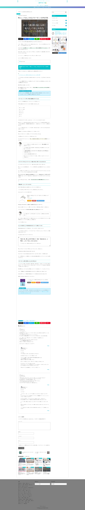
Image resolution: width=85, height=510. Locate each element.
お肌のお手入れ (31, 487)
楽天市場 (34, 200)
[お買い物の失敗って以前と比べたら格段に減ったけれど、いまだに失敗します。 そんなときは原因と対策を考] (55, 47)
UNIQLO (27, 484)
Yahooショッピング (40, 200)
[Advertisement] (34, 308)
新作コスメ (31, 499)
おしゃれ (31, 484)
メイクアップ (20, 496)
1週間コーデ (20, 483)
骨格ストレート (21, 503)
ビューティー (55, 20)
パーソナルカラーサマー (28, 493)
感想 (31, 320)
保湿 (23, 497)
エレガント (20, 490)
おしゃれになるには (25, 486)
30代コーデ (28, 483)
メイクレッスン (26, 496)
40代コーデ (20, 484)
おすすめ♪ (26, 487)
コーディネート (29, 490)
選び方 (34, 320)
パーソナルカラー (21, 493)
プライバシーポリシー (43, 506)
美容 (26, 500)
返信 (48, 345)
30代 (24, 483)
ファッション (20, 320)
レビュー (25, 320)
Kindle (29, 282)
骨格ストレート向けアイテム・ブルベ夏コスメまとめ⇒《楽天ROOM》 (42, 7)
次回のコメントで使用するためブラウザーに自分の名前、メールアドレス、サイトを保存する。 (34, 445)
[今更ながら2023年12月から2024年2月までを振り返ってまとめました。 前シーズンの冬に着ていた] (63, 40)
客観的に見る (20, 499)
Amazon (29, 200)
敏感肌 (28, 499)
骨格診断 (26, 503)
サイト (19, 440)
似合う (20, 497)
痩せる (20, 500)
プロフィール (41, 5)
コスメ (24, 490)
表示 (24, 61)
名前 (19, 431)
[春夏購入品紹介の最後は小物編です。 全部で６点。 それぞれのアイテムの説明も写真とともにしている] (63, 47)
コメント (20, 421)
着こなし (23, 500)
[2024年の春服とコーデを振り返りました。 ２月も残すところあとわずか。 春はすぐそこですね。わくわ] (55, 40)
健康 (25, 497)
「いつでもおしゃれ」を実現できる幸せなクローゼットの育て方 (37, 279)
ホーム (38, 5)
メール (19, 436)
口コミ (28, 320)
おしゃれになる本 (21, 487)
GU (24, 484)
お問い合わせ (46, 5)
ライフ (53, 25)
